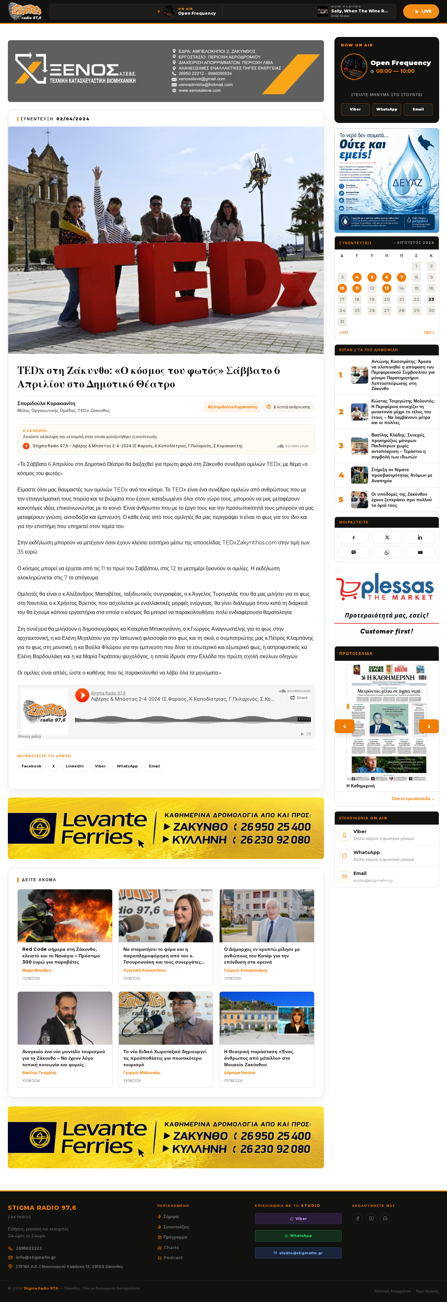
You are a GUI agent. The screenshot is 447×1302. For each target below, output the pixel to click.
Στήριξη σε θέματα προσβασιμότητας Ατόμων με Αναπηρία (401, 475)
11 (357, 288)
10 (342, 288)
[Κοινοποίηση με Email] (420, 552)
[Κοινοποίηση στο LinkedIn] (420, 537)
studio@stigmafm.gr (301, 1253)
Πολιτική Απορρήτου (393, 1291)
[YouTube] (371, 1218)
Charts (171, 1247)
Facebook (31, 766)
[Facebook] (357, 1218)
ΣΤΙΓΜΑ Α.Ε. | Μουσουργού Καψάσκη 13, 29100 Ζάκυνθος (69, 1266)
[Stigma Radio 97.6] (25, 11)
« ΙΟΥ (344, 332)
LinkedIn (75, 766)
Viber (100, 766)
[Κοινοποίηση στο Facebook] (353, 537)
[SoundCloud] (385, 1218)
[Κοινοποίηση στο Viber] (353, 552)
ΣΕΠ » (429, 332)
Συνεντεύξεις (176, 1226)
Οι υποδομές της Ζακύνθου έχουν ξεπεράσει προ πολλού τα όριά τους (401, 499)
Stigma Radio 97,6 (41, 1288)
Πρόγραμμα (175, 1237)
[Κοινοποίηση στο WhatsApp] (386, 552)
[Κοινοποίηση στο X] (386, 537)
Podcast (173, 1257)
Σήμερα (171, 1216)
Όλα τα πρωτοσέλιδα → (413, 798)
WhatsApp (127, 766)
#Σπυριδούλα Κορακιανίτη (232, 406)
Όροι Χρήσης (427, 1291)
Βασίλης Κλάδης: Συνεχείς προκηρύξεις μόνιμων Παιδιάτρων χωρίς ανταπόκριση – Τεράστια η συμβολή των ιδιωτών (398, 445)
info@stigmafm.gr (36, 1257)
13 (386, 288)
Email (154, 766)
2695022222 (29, 1248)
